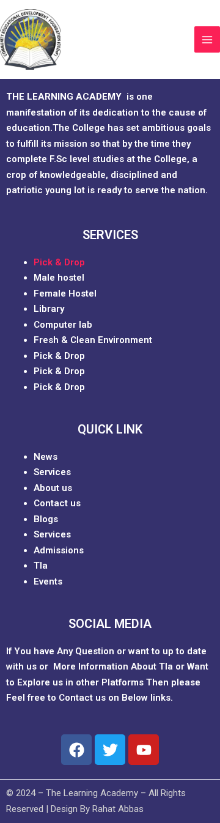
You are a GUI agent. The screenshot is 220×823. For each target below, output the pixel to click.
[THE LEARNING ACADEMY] (30, 39)
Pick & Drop (59, 262)
